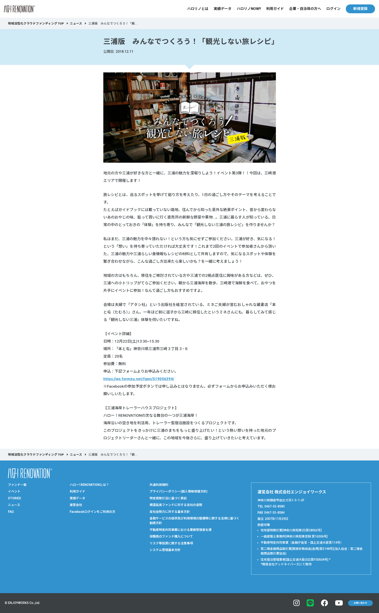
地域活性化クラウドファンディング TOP (36, 23)
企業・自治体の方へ (305, 9)
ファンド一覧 (17, 485)
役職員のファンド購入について (171, 536)
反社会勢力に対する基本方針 (170, 511)
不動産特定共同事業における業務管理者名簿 (181, 530)
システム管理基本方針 (165, 550)
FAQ (11, 511)
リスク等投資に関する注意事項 (171, 543)
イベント (14, 491)
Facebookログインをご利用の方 (92, 511)
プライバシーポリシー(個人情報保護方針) (179, 491)
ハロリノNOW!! (249, 9)
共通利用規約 (159, 485)
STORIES (14, 498)
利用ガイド (275, 9)
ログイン (333, 9)
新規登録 (360, 9)
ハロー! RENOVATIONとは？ (89, 485)
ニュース (76, 23)
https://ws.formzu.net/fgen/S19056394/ (138, 379)
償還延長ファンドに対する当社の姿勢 (176, 505)
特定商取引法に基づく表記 (168, 498)
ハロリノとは (197, 9)
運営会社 (76, 505)
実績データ (222, 9)
